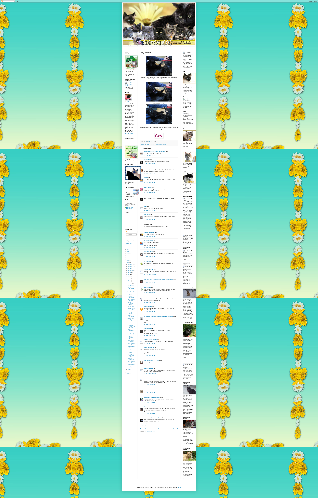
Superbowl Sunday (130, 352)
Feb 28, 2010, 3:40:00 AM (149, 182)
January (130, 369)
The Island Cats (147, 261)
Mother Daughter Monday (130, 303)
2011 (128, 260)
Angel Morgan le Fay (161, 45)
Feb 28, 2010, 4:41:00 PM (149, 335)
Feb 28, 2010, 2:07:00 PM (149, 292)
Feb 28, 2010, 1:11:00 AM (149, 155)
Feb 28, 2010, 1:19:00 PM (149, 282)
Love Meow (146, 297)
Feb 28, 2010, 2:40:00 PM (149, 302)
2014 (128, 255)
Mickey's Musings (148, 328)
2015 (128, 253)
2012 (128, 259)
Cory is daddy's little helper (151, 142)
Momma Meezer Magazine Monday (131, 366)
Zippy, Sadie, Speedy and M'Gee (151, 360)
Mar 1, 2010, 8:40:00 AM (149, 384)
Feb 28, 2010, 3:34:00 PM (149, 311)
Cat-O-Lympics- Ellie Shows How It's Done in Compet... (131, 325)
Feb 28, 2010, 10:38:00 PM (150, 373)
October (130, 268)
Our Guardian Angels (151, 45)
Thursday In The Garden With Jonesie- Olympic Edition (131, 311)
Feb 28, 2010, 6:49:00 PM (149, 355)
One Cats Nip (147, 159)
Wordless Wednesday (131, 297)
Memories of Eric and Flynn (150, 339)
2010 (128, 262)
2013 (128, 257)
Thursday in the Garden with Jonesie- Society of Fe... (131, 336)
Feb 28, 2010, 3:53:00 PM (149, 324)
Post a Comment (145, 426)
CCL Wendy (146, 378)
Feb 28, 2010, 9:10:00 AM (149, 265)
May (129, 278)
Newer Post (143, 428)
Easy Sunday (130, 285)
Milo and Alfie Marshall (149, 232)
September (130, 270)
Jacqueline (146, 168)
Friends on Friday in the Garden (131, 288)
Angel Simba (147, 214)
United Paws (177, 45)
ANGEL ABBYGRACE (149, 347)
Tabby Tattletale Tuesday (131, 300)
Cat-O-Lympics (185, 45)
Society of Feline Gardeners (139, 45)
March (129, 282)
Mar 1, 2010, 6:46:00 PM (149, 413)
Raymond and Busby (149, 269)
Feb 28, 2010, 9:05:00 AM (149, 256)
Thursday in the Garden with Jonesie (131, 293)
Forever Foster (147, 187)
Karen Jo (146, 177)
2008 (128, 373)
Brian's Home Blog (148, 251)
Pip (144, 406)
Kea (145, 196)
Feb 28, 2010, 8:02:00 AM (149, 236)
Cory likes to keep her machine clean (164, 142)
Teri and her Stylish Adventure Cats (152, 418)
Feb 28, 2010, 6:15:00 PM (149, 343)
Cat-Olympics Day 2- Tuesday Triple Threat (131, 320)
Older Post (175, 428)
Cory (145, 142)
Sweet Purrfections (148, 368)
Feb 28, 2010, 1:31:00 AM (149, 163)
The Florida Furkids (148, 240)
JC (144, 389)
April (129, 280)
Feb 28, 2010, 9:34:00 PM (149, 364)
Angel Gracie (170, 45)
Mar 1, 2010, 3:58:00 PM (149, 402)
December (130, 264)
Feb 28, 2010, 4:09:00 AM (149, 192)
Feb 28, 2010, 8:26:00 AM (149, 247)
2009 (128, 372)
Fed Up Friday (131, 306)
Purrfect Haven (147, 287)
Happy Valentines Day (130, 330)
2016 (128, 251)
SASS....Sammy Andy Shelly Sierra (152, 397)
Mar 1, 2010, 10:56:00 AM (149, 392)
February (130, 283)
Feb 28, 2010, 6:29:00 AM (149, 202)
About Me (130, 45)
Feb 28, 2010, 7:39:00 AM (149, 228)
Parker (145, 206)
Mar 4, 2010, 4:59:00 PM (149, 423)
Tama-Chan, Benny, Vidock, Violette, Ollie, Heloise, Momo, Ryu (158, 279)
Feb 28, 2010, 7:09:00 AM (149, 210)
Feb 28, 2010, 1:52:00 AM (149, 173)
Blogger (179, 487)
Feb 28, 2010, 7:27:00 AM (149, 219)
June (129, 276)
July (129, 274)
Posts (128, 232)
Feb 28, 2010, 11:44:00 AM (150, 274)
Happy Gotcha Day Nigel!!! (131, 341)
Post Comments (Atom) (151, 431)
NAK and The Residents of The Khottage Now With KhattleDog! (158, 316)
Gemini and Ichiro (148, 306)
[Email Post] (155, 141)
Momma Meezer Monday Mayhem (131, 348)
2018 (128, 249)
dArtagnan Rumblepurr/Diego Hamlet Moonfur (154, 151)
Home (124, 45)
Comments (129, 234)
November (130, 266)
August (129, 272)
